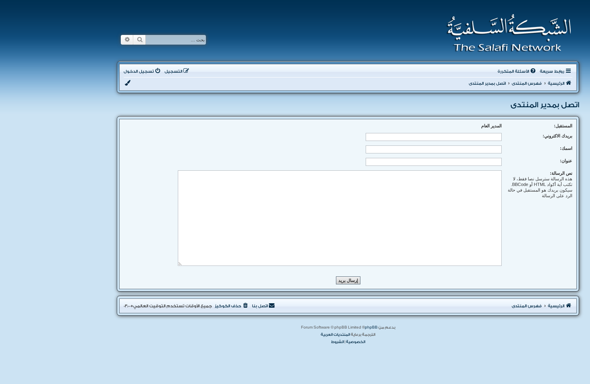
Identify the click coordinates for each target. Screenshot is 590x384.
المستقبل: (563, 125)
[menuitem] (517, 71)
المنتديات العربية (335, 335)
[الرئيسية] (506, 33)
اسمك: (566, 148)
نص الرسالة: (561, 173)
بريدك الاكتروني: (557, 135)
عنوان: (566, 160)
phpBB (371, 327)
